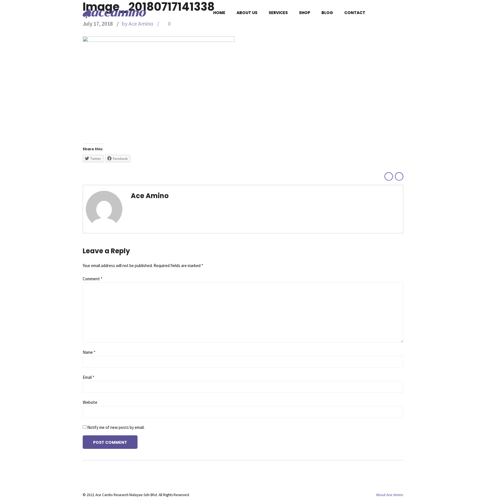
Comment (92, 278)
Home (219, 12)
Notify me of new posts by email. (116, 427)
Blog (327, 12)
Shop (304, 12)
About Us (247, 12)
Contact (354, 12)
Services (278, 12)
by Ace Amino (137, 23)
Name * (89, 352)
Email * (88, 377)
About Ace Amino (389, 494)
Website (90, 402)
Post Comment (110, 442)
